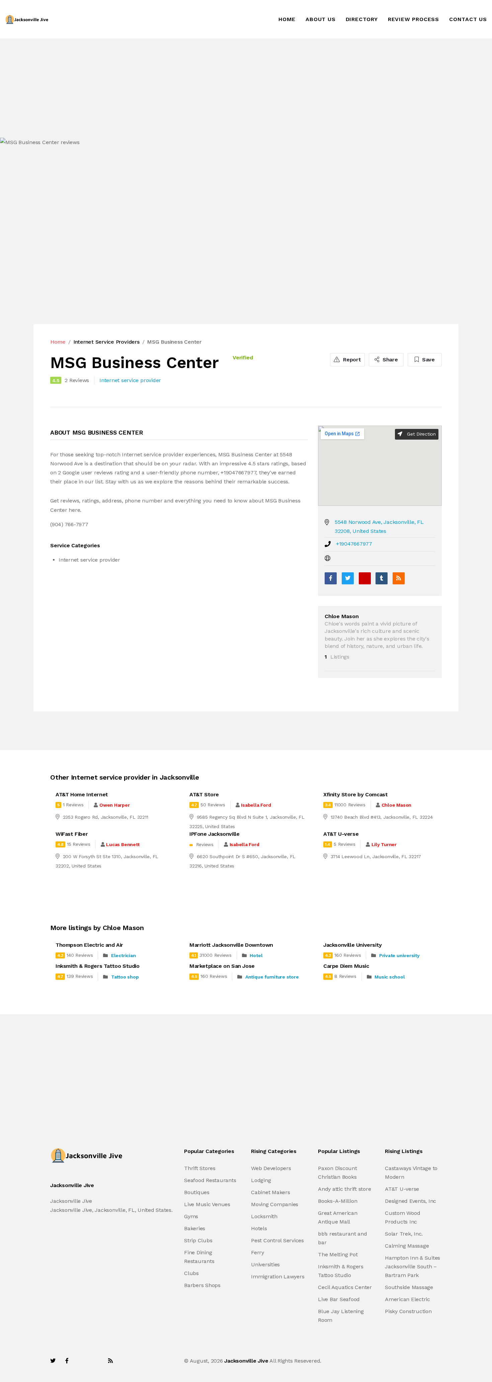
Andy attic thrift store (344, 1189)
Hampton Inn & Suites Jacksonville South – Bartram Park (412, 1266)
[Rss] (110, 1361)
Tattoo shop (125, 977)
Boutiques (197, 1192)
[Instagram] (95, 1361)
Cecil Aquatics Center (345, 1287)
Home (287, 19)
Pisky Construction (408, 1311)
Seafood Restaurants (210, 1180)
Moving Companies (274, 1204)
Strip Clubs (198, 1240)
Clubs (191, 1273)
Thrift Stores (200, 1168)
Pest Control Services (277, 1240)
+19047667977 (354, 544)
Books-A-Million (337, 1201)
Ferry (257, 1252)
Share (389, 359)
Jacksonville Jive (246, 1361)
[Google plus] (365, 578)
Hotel (256, 955)
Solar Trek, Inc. (404, 1234)
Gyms (191, 1216)
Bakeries (194, 1228)
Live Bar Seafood (339, 1299)
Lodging (261, 1180)
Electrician (123, 955)
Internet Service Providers (106, 342)
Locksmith (264, 1216)
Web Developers (271, 1168)
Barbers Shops (202, 1285)
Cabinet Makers (270, 1192)
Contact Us (468, 19)
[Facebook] (331, 578)
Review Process (413, 19)
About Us (320, 19)
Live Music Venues (207, 1204)
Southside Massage (409, 1287)
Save (427, 359)
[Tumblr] (382, 578)
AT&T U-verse (402, 1189)
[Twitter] (348, 578)
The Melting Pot (337, 1254)
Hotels (259, 1228)
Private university (399, 955)
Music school (390, 977)
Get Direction (420, 434)
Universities (265, 1264)
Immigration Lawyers (277, 1276)
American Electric (407, 1299)
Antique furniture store (272, 977)
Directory (362, 19)
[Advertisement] (201, 88)
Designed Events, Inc (410, 1201)
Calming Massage (407, 1246)
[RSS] (399, 578)
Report (351, 359)
